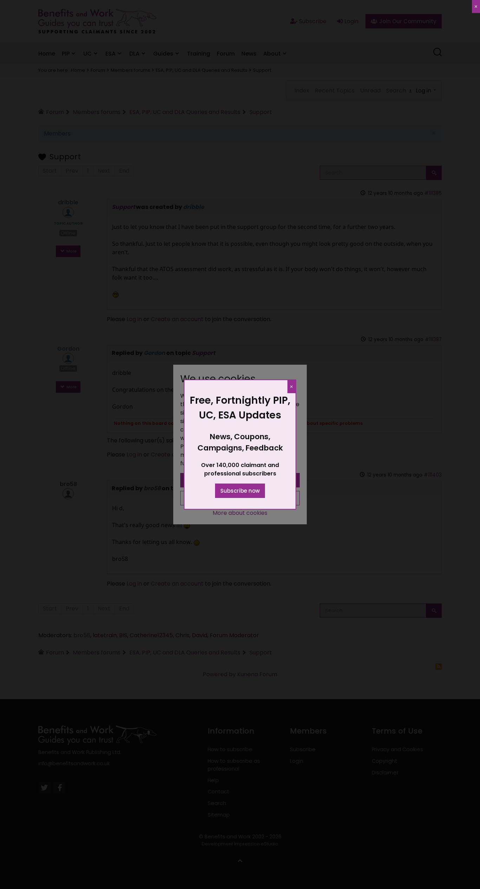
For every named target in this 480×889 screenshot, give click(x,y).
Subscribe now (240, 490)
